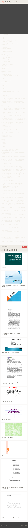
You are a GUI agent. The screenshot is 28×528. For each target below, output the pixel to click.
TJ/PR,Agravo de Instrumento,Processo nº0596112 (11, 334)
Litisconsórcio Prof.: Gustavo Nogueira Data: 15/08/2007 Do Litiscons (12, 382)
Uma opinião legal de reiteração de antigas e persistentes (12, 487)
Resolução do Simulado (7, 304)
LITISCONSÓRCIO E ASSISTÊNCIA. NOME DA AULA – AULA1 (13, 286)
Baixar (24, 246)
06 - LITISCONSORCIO (7, 437)
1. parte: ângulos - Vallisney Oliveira (10, 352)
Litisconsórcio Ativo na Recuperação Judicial (12, 518)
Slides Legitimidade (6, 419)
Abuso (25, 527)
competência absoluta (7, 401)
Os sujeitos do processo (7, 456)
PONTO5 (4, 267)
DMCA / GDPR (23, 525)
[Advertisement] (14, 19)
